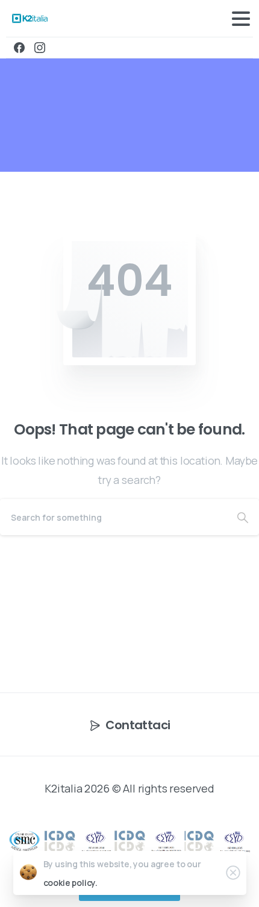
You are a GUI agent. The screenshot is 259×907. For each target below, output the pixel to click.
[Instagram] (39, 47)
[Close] (233, 872)
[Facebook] (19, 47)
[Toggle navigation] (241, 18)
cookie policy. (70, 882)
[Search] (242, 517)
